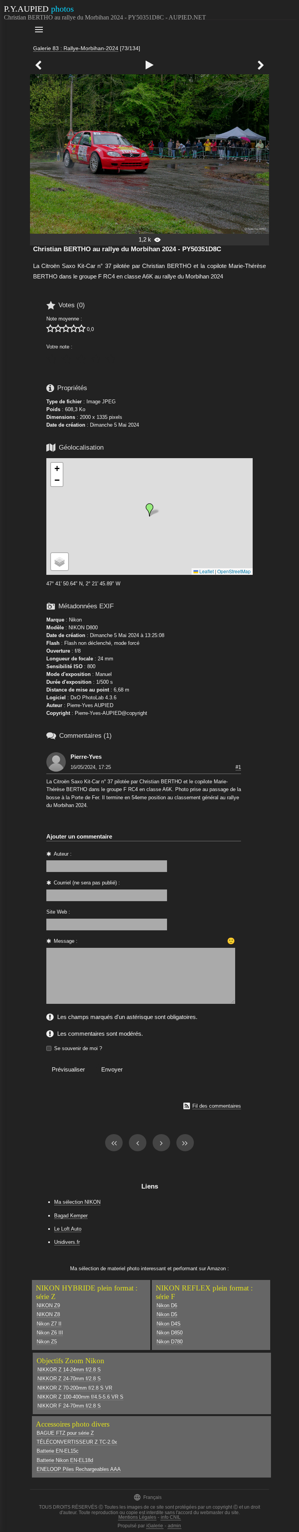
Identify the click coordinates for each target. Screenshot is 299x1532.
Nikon (75, 620)
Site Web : (58, 912)
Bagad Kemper (71, 1216)
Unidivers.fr (67, 1242)
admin (174, 1525)
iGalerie (154, 1525)
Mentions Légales (137, 1517)
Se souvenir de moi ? (78, 1048)
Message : (65, 941)
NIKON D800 (83, 627)
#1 (238, 767)
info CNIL (171, 1517)
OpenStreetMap (234, 571)
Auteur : (63, 854)
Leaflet (206, 571)
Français (148, 1497)
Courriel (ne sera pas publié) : (87, 883)
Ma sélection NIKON (77, 1202)
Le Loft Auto (67, 1229)
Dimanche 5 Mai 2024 (114, 425)
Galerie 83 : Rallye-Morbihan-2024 (75, 48)
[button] (149, 510)
